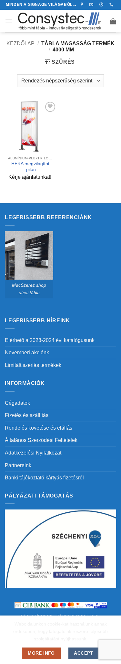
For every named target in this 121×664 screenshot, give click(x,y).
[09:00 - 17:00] (102, 4)
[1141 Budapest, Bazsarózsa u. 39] (83, 4)
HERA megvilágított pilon (31, 166)
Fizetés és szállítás (26, 415)
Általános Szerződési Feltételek (41, 440)
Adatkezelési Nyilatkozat (33, 452)
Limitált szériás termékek (33, 365)
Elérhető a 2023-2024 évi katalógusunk (50, 340)
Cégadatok (17, 403)
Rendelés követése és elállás (38, 428)
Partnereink (18, 465)
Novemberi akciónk (27, 352)
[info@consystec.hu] (92, 4)
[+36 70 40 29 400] (112, 4)
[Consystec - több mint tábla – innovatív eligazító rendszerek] (60, 21)
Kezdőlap (20, 43)
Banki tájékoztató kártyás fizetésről (44, 477)
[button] (9, 21)
